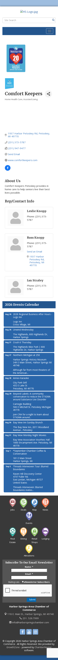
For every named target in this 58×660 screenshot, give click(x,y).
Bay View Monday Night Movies (29, 435)
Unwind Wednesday (23, 329)
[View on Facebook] (7, 169)
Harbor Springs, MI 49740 (30, 614)
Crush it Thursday (22, 342)
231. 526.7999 (30, 618)
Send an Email (34, 251)
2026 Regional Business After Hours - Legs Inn (32, 316)
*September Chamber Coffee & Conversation (29, 452)
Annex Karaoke (21, 378)
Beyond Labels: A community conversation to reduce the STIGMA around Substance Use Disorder (31, 396)
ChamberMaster (43, 647)
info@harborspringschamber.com (30, 622)
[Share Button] (48, 94)
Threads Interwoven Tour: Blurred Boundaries (30, 468)
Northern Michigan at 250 (26, 355)
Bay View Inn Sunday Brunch (28, 422)
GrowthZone (13, 647)
